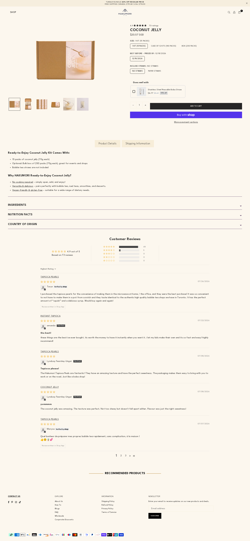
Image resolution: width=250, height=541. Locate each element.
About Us (59, 501)
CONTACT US (14, 496)
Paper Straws (154, 71)
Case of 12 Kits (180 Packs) (163, 46)
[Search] (229, 12)
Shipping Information (138, 143)
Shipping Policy (108, 501)
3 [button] (125, 456)
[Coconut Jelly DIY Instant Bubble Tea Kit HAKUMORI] (28, 104)
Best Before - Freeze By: (148, 53)
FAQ (56, 512)
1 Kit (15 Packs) (139, 46)
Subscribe (155, 516)
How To (58, 505)
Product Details (108, 143)
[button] (239, 12)
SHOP (13, 12)
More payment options (186, 122)
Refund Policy (107, 505)
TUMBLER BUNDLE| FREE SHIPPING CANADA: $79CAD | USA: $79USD (125, 3)
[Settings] (234, 12)
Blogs (57, 509)
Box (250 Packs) (189, 46)
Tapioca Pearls (50, 277)
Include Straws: (144, 66)
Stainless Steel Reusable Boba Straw (165, 90)
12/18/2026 (137, 59)
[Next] (118, 60)
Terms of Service (109, 512)
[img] (48, 282)
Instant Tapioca (50, 316)
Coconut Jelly (50, 387)
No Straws (137, 71)
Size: (139, 41)
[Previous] (11, 60)
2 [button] (121, 456)
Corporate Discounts (64, 520)
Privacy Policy (107, 509)
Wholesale (59, 516)
